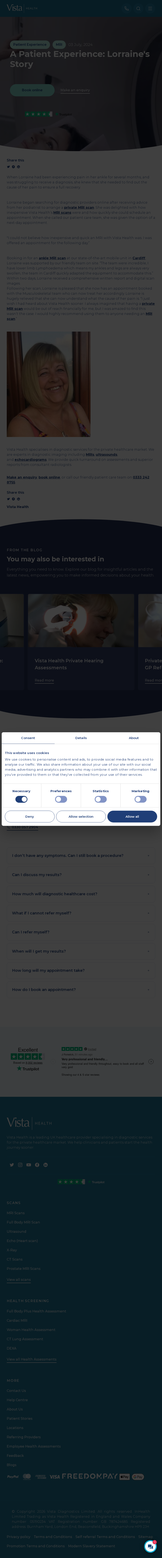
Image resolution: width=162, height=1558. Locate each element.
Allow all (132, 817)
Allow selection (81, 817)
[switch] (61, 799)
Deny (29, 817)
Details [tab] (81, 738)
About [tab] (134, 738)
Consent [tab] (28, 738)
